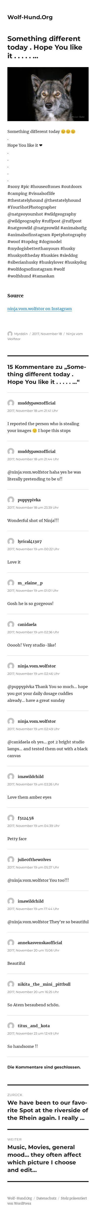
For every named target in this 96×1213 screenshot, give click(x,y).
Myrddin (21, 334)
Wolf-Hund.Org (30, 17)
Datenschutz (46, 1198)
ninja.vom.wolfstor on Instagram (39, 308)
